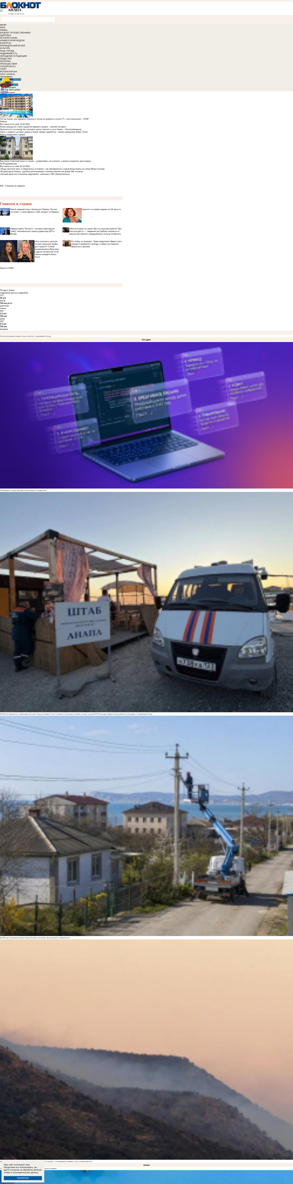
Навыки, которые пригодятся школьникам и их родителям (25, 490)
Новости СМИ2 (7, 268)
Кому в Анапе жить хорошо (12, 134)
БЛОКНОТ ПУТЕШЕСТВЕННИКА (15, 33)
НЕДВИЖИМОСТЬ (8, 53)
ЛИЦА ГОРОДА (7, 51)
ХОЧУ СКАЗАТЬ (7, 74)
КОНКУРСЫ (5, 43)
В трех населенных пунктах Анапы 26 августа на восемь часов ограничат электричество (37, 938)
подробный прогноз (9, 293)
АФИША (3, 30)
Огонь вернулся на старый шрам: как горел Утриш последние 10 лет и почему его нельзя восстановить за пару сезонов (48, 714)
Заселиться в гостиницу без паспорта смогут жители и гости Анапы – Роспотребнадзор (40, 129)
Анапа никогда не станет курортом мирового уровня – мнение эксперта (33, 127)
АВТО (2, 27)
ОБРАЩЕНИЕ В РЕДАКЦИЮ (13, 56)
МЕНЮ (3, 25)
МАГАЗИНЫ (14, 90)
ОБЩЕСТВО (6, 59)
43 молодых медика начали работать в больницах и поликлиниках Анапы (125, 714)
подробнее (23, 293)
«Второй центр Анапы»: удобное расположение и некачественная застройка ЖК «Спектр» (41, 171)
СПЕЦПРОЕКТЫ (8, 66)
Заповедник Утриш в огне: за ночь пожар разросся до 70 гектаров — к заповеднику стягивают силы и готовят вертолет (48, 1161)
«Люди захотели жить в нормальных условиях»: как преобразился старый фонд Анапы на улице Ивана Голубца (52, 169)
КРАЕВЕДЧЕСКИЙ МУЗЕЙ (12, 46)
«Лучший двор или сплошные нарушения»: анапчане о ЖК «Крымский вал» (35, 174)
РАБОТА (17, 79)
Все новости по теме (9, 124)
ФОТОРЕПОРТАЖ (8, 72)
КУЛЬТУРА (5, 48)
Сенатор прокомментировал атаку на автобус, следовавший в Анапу (25, 336)
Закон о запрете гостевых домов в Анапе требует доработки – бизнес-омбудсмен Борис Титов (44, 132)
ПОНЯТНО (23, 1178)
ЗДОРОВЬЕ (5, 35)
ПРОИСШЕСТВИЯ (8, 64)
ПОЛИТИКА (5, 61)
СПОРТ (3, 69)
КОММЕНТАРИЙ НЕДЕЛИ (12, 40)
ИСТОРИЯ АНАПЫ (8, 38)
